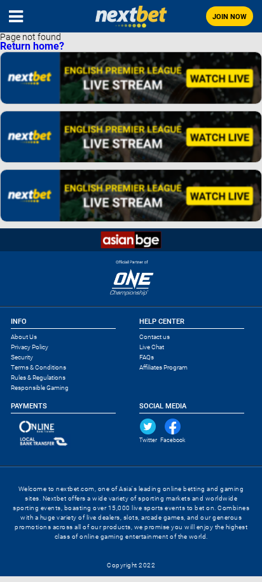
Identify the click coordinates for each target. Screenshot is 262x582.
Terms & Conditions (38, 367)
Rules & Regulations (38, 377)
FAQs (146, 357)
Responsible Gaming (40, 387)
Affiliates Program (163, 367)
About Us (24, 336)
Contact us (154, 336)
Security (22, 357)
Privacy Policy (29, 346)
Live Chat (151, 346)
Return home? (32, 46)
